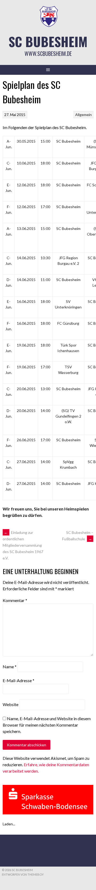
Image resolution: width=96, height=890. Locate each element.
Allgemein (83, 114)
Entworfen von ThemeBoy (23, 874)
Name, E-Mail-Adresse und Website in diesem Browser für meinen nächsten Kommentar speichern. (47, 725)
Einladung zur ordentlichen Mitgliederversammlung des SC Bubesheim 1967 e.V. (23, 545)
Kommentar (15, 600)
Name (10, 666)
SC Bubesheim (48, 41)
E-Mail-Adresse (18, 680)
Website (10, 704)
